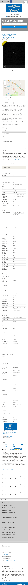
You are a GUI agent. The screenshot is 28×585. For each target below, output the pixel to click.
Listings (8, 469)
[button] (14, 27)
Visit (14, 74)
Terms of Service (20, 163)
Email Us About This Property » (9, 432)
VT (12, 469)
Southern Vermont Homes (8, 534)
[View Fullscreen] (5, 86)
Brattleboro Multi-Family (8, 512)
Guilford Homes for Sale (8, 520)
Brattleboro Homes (7, 502)
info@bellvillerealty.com (14, 16)
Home (4, 469)
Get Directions (8, 102)
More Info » (5, 433)
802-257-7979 (15, 14)
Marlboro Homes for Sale (8, 527)
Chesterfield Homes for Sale (9, 532)
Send (4, 161)
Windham (16, 469)
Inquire (14, 70)
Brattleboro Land (6, 510)
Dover (21, 469)
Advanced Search (21, 29)
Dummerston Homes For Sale (9, 517)
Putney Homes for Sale (8, 522)
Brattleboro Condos (7, 505)
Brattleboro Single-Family (8, 507)
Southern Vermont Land (8, 537)
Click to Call (14, 77)
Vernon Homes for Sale (8, 525)
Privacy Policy (15, 159)
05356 (5, 471)
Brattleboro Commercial (8, 515)
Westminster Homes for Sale (9, 529)
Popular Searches (5, 499)
